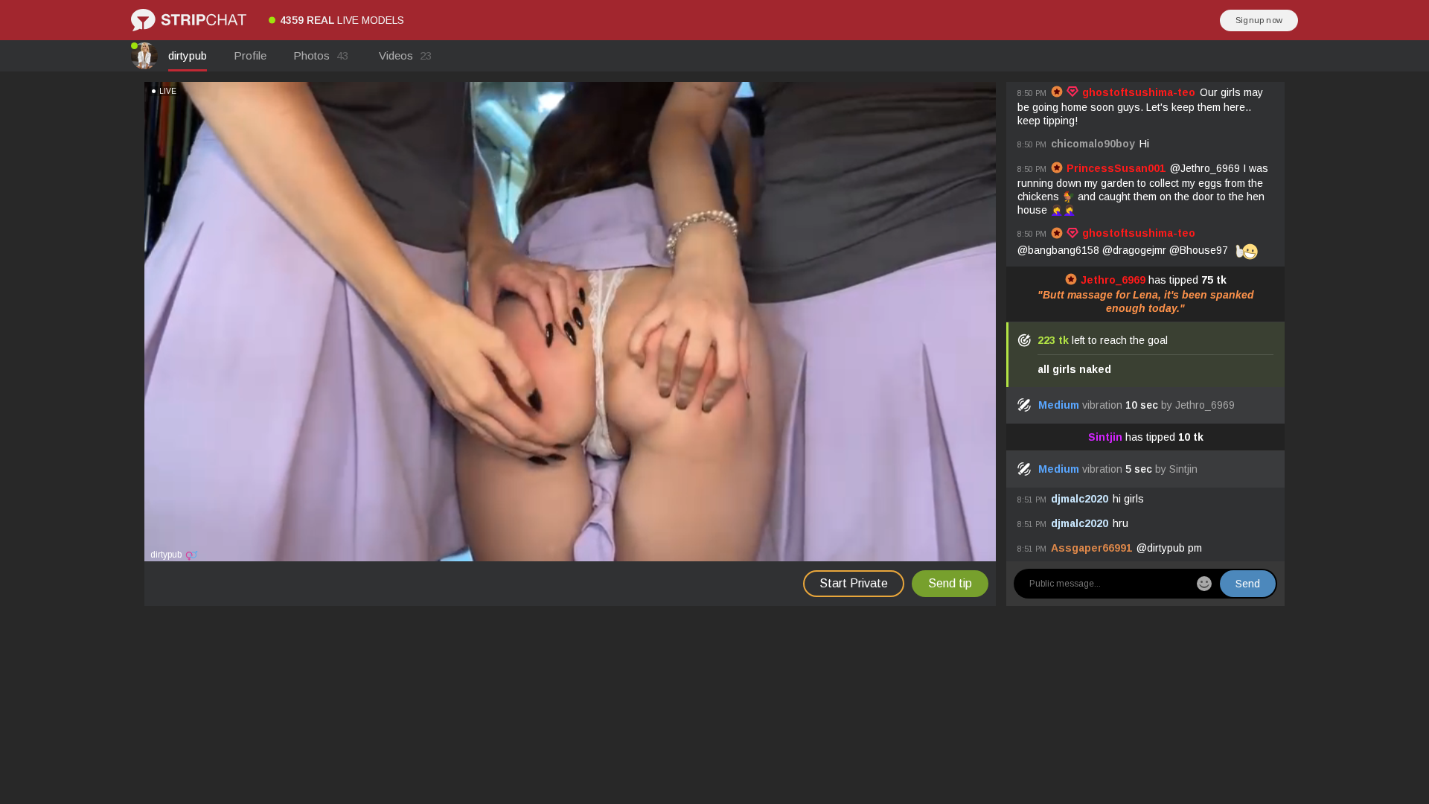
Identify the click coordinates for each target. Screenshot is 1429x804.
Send (1247, 584)
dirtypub (187, 55)
